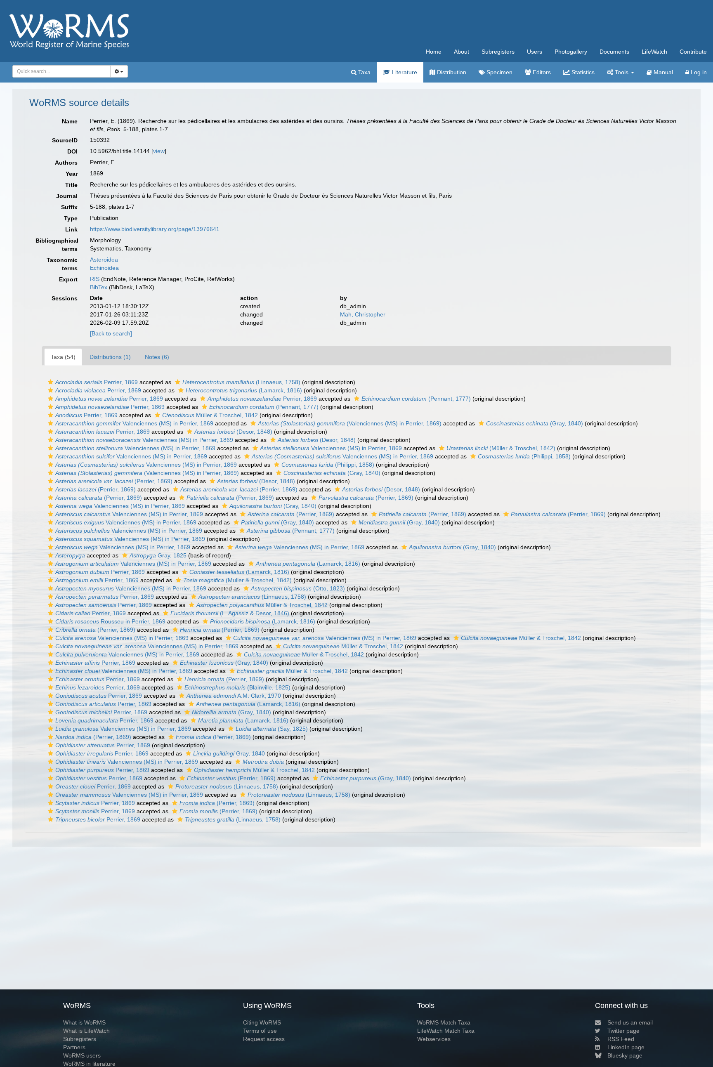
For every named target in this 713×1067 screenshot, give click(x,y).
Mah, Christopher (362, 314)
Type (71, 218)
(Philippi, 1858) (524, 456)
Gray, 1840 (229, 753)
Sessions (65, 298)
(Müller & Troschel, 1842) (500, 448)
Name (70, 121)
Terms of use (260, 1030)
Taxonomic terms (62, 264)
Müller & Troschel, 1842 (210, 415)
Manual (662, 72)
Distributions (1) (110, 357)
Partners (74, 1047)
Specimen (498, 72)
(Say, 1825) (272, 728)
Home (433, 51)
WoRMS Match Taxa (443, 1022)
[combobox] (61, 71)
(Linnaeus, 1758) (241, 382)
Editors (541, 72)
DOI (72, 151)
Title (71, 185)
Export (68, 279)
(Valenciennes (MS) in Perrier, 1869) (349, 423)
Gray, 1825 (158, 555)
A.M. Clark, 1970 (234, 695)
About (461, 51)
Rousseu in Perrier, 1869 (110, 621)
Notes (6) (157, 357)
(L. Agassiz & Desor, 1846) (229, 613)
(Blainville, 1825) (237, 687)
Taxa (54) (63, 357)
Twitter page (623, 1030)
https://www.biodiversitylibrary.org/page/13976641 (155, 229)
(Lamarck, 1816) (244, 390)
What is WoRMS (84, 1022)
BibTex (98, 287)
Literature (403, 72)
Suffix (69, 207)
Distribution (450, 72)
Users (534, 51)
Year (72, 173)
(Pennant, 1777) (416, 398)
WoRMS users (82, 1055)
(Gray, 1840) (534, 423)
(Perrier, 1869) (113, 481)
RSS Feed (620, 1039)
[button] (50, 382)
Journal (67, 196)
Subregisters (498, 51)
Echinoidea (104, 267)
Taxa (363, 72)
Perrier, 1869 (96, 382)
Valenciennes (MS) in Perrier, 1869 (134, 423)
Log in (698, 72)
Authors (66, 162)
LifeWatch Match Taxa (446, 1030)
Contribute (693, 51)
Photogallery (571, 51)
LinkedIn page (626, 1047)
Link (71, 229)
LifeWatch (654, 51)
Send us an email (630, 1022)
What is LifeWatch (86, 1030)
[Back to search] (111, 333)
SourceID (65, 140)
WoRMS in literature (89, 1063)
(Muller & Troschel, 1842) (237, 580)
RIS (94, 279)
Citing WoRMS (262, 1022)
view (159, 151)
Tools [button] (621, 72)
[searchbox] (59, 71)
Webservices (434, 1039)
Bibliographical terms (56, 244)
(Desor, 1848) (233, 431)
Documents (614, 51)
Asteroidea (104, 259)
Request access (264, 1039)
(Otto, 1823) (298, 588)
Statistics (582, 72)
